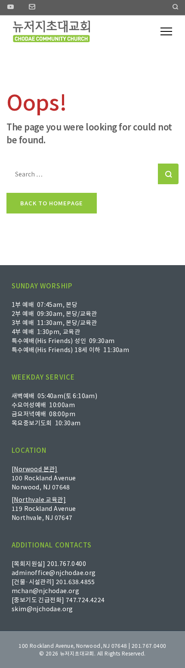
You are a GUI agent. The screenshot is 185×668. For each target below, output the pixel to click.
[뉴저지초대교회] (51, 31)
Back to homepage (51, 203)
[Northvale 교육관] (39, 499)
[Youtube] (10, 7)
